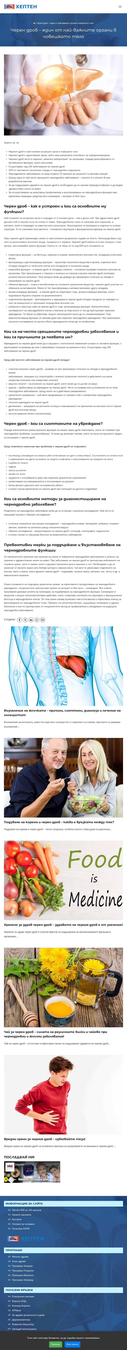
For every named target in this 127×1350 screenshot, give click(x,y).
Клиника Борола (21, 1305)
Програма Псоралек (23, 1270)
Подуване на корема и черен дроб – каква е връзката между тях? (59, 822)
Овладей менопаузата (24, 1329)
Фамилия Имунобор (23, 1324)
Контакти (17, 1219)
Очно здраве (19, 1261)
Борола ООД (19, 1301)
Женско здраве (20, 1256)
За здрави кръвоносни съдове (28, 1315)
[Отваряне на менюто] (120, 6)
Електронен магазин (23, 1296)
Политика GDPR (21, 1228)
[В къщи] (34, 23)
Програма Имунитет (23, 1275)
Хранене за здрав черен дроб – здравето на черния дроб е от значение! (63, 925)
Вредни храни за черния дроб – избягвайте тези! (44, 1139)
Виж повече (72, 1344)
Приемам (55, 1344)
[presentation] (63, 666)
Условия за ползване (23, 1224)
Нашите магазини (21, 1215)
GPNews (16, 1310)
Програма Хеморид (22, 1280)
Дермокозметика (21, 1319)
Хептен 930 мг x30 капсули (26, 1210)
